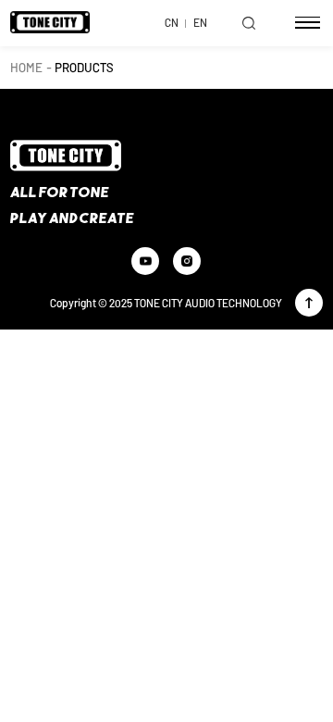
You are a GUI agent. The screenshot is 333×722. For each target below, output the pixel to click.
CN (172, 22)
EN (200, 22)
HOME (26, 67)
